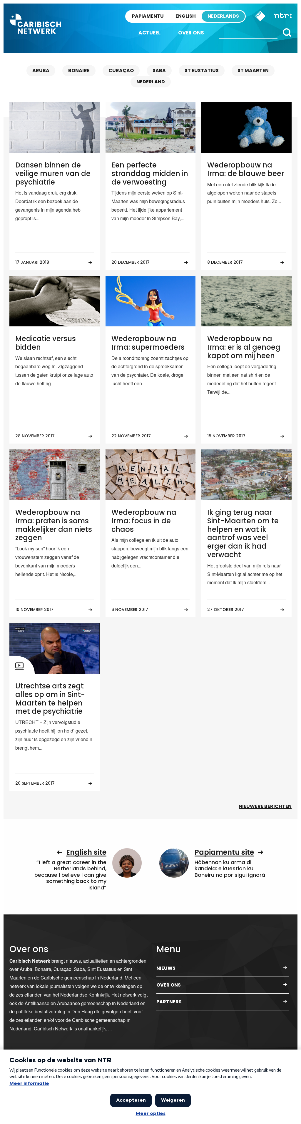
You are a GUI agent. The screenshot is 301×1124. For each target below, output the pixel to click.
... (110, 1028)
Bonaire (79, 70)
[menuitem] (149, 33)
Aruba (40, 70)
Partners (169, 1001)
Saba (159, 70)
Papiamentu (148, 16)
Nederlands (223, 16)
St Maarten (253, 70)
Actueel (149, 32)
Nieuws (165, 968)
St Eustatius (202, 70)
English (185, 16)
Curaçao (121, 70)
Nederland (150, 81)
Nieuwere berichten (265, 806)
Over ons (191, 32)
